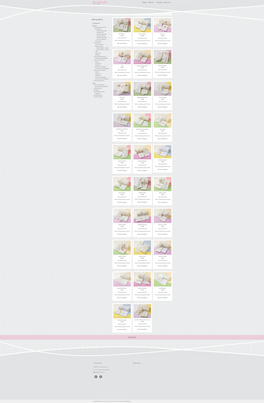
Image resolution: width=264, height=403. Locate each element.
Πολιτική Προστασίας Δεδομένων (123, 401)
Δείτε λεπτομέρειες (122, 43)
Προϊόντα (151, 2)
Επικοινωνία (167, 2)
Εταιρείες (159, 2)
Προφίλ (144, 2)
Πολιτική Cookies (111, 401)
